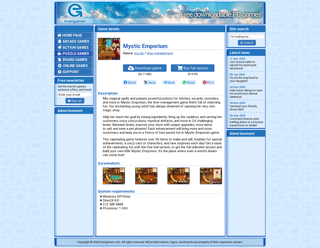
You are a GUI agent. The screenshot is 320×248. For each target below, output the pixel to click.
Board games (74, 60)
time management (160, 53)
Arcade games (75, 41)
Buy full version (195, 68)
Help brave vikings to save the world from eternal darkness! (246, 91)
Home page (71, 35)
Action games (75, 47)
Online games (75, 66)
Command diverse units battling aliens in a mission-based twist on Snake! (247, 120)
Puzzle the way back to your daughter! (244, 78)
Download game (148, 68)
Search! (248, 42)
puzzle (139, 53)
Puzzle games (75, 54)
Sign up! (76, 100)
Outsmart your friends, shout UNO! (244, 106)
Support (70, 72)
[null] (130, 82)
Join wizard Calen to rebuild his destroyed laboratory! (243, 63)
